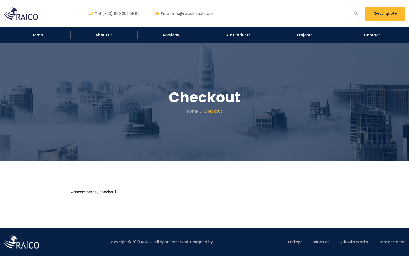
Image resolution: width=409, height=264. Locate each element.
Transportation (391, 242)
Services (171, 35)
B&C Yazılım (225, 242)
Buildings (294, 242)
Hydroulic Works (353, 242)
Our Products (237, 35)
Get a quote (385, 13)
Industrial (320, 242)
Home (37, 35)
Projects (305, 35)
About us (104, 35)
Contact (372, 35)
